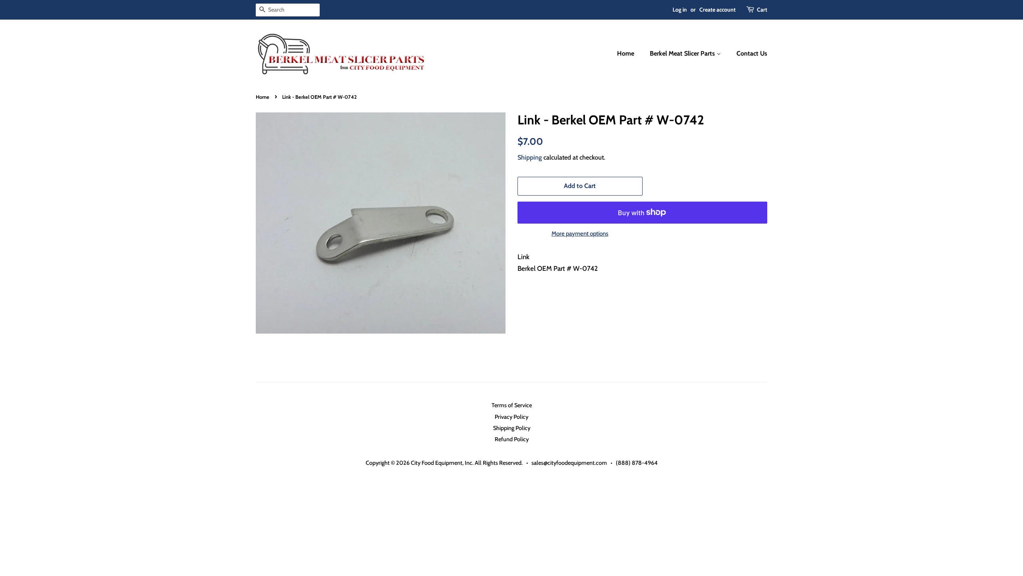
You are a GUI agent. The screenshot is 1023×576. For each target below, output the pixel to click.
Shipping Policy (511, 428)
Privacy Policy (511, 416)
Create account (717, 9)
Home (625, 53)
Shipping (529, 157)
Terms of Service (512, 405)
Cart (762, 9)
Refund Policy (512, 439)
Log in (680, 9)
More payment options (579, 233)
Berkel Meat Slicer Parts (683, 53)
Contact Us (751, 53)
